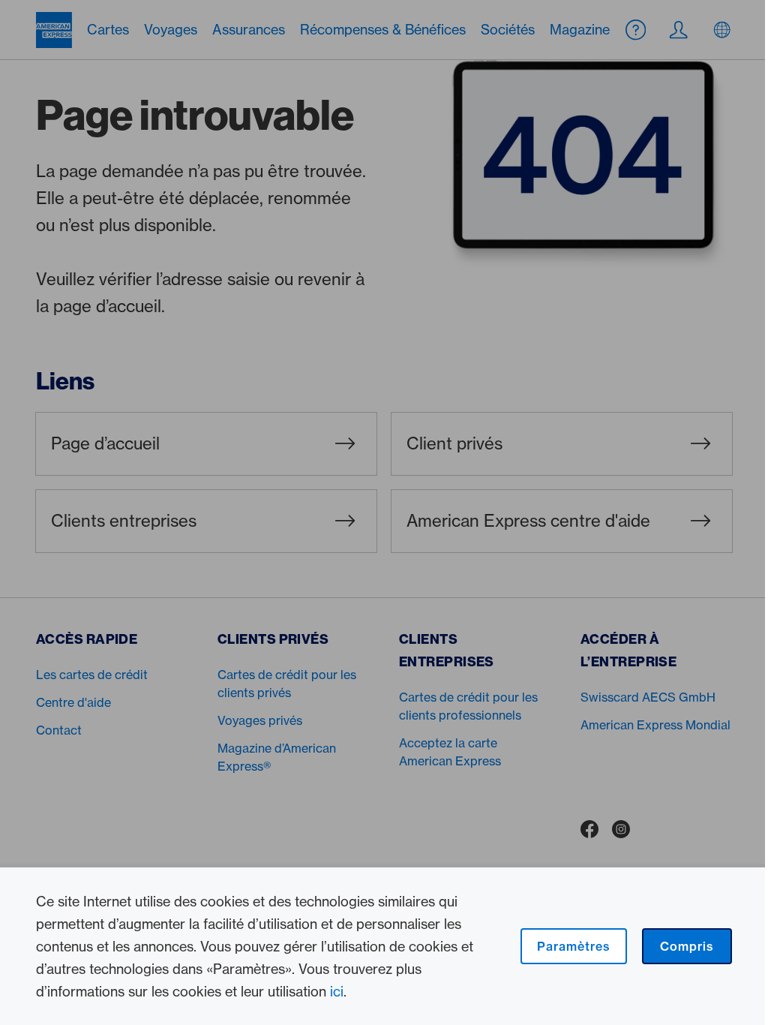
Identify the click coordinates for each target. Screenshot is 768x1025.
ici (337, 991)
